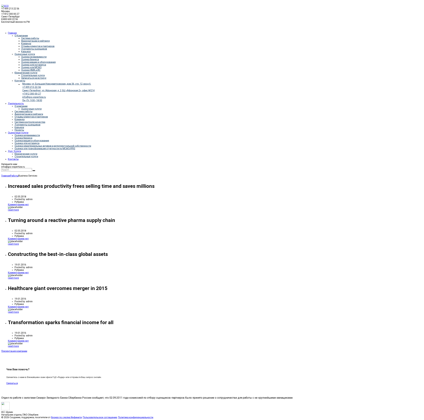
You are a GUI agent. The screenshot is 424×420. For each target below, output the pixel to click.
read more (13, 210)
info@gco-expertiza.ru (34, 97)
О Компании (21, 35)
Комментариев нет (18, 204)
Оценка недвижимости (34, 56)
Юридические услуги (26, 72)
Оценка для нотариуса (33, 64)
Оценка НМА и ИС (30, 70)
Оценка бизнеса (30, 59)
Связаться (12, 383)
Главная (12, 33)
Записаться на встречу (33, 78)
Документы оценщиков (34, 49)
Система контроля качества (30, 122)
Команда (26, 43)
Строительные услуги (33, 75)
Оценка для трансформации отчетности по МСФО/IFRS (45, 148)
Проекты (19, 130)
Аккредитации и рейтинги (35, 41)
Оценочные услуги (25, 54)
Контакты (20, 80)
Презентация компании (14, 351)
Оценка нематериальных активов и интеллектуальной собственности (53, 146)
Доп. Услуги (14, 151)
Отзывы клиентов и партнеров (37, 46)
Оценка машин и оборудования (38, 62)
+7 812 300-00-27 (31, 93)
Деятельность (16, 103)
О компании (21, 106)
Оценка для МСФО (31, 67)
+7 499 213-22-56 (31, 87)
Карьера (26, 51)
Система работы (30, 38)
